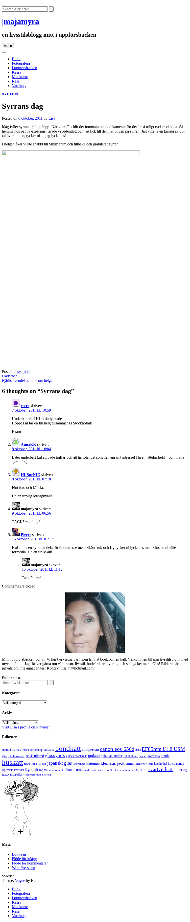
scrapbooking (127, 769)
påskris (102, 770)
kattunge (93, 763)
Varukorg (19, 86)
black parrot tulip (33, 750)
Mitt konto (20, 77)
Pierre (26, 534)
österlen (46, 774)
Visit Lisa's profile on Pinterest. (26, 727)
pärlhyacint (90, 770)
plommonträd (74, 770)
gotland (94, 756)
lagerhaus (7, 770)
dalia (138, 750)
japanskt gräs (59, 763)
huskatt (12, 762)
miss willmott (56, 770)
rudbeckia (113, 769)
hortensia (153, 756)
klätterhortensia (144, 763)
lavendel (19, 770)
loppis (43, 770)
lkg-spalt (31, 769)
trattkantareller (12, 774)
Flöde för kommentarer (30, 863)
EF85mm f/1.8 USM (163, 749)
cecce (25, 406)
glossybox (55, 755)
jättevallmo (79, 763)
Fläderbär (9, 376)
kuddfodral (160, 763)
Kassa (16, 72)
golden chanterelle (76, 756)
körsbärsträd (176, 763)
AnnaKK (28, 444)
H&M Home (130, 755)
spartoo (141, 769)
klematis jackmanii (118, 763)
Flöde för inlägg (24, 859)
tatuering (180, 770)
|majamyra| (21, 21)
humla (165, 756)
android (6, 750)
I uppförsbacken (24, 68)
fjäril (4, 755)
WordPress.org (23, 868)
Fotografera (21, 63)
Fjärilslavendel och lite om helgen (28, 380)
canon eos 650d (117, 749)
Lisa (51, 118)
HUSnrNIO (30, 475)
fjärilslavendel (16, 756)
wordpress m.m (32, 774)
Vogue (20, 880)
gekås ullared (34, 756)
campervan (90, 749)
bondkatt (68, 748)
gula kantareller (111, 756)
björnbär (17, 750)
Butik (16, 59)
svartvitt (23, 371)
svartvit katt (160, 769)
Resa (16, 81)
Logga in (19, 854)
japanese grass (35, 763)
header (142, 755)
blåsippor (49, 749)
